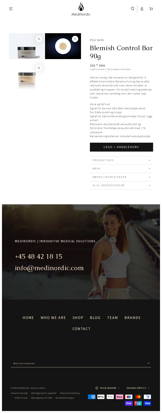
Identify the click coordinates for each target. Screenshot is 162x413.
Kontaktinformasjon (65, 397)
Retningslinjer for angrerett (43, 393)
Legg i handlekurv (121, 147)
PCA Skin (97, 40)
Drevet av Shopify (19, 393)
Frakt (108, 69)
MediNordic (23, 388)
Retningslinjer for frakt (41, 397)
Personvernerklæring (69, 393)
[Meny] (11, 9)
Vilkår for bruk (21, 397)
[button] (132, 9)
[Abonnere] (149, 363)
